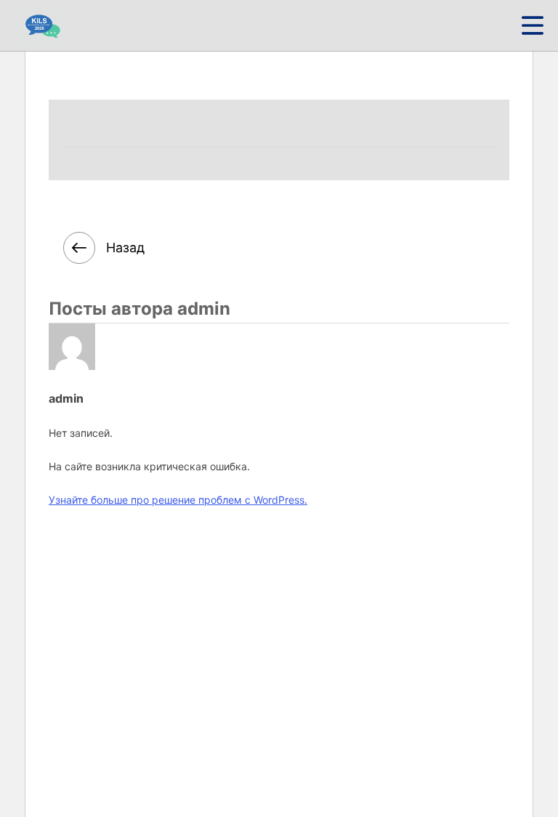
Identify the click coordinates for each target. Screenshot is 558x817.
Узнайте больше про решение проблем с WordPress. (178, 500)
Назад (125, 247)
